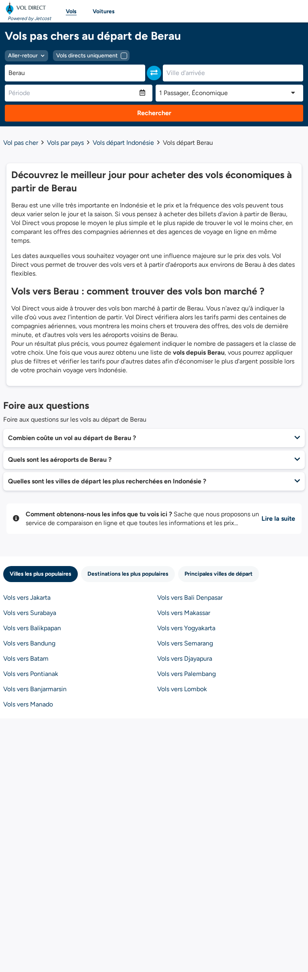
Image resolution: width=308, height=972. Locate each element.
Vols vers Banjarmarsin (35, 689)
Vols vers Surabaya (29, 613)
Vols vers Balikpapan (32, 628)
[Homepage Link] (27, 8)
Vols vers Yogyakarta (186, 628)
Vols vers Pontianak (30, 674)
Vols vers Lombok (182, 689)
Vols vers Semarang (185, 643)
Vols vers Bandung (29, 643)
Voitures (104, 11)
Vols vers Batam (26, 658)
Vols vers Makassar (183, 613)
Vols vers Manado (28, 704)
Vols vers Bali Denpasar (190, 597)
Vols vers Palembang (186, 674)
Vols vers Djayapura (184, 658)
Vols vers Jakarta (27, 597)
